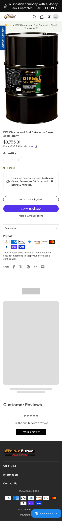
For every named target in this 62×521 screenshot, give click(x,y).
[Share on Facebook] (13, 266)
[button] (31, 199)
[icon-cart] (41, 16)
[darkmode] (49, 17)
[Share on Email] (35, 266)
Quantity (9, 153)
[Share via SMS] (42, 266)
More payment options (31, 216)
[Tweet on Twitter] (21, 266)
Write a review (31, 431)
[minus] (6, 160)
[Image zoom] (31, 78)
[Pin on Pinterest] (28, 266)
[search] (34, 16)
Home (8, 25)
